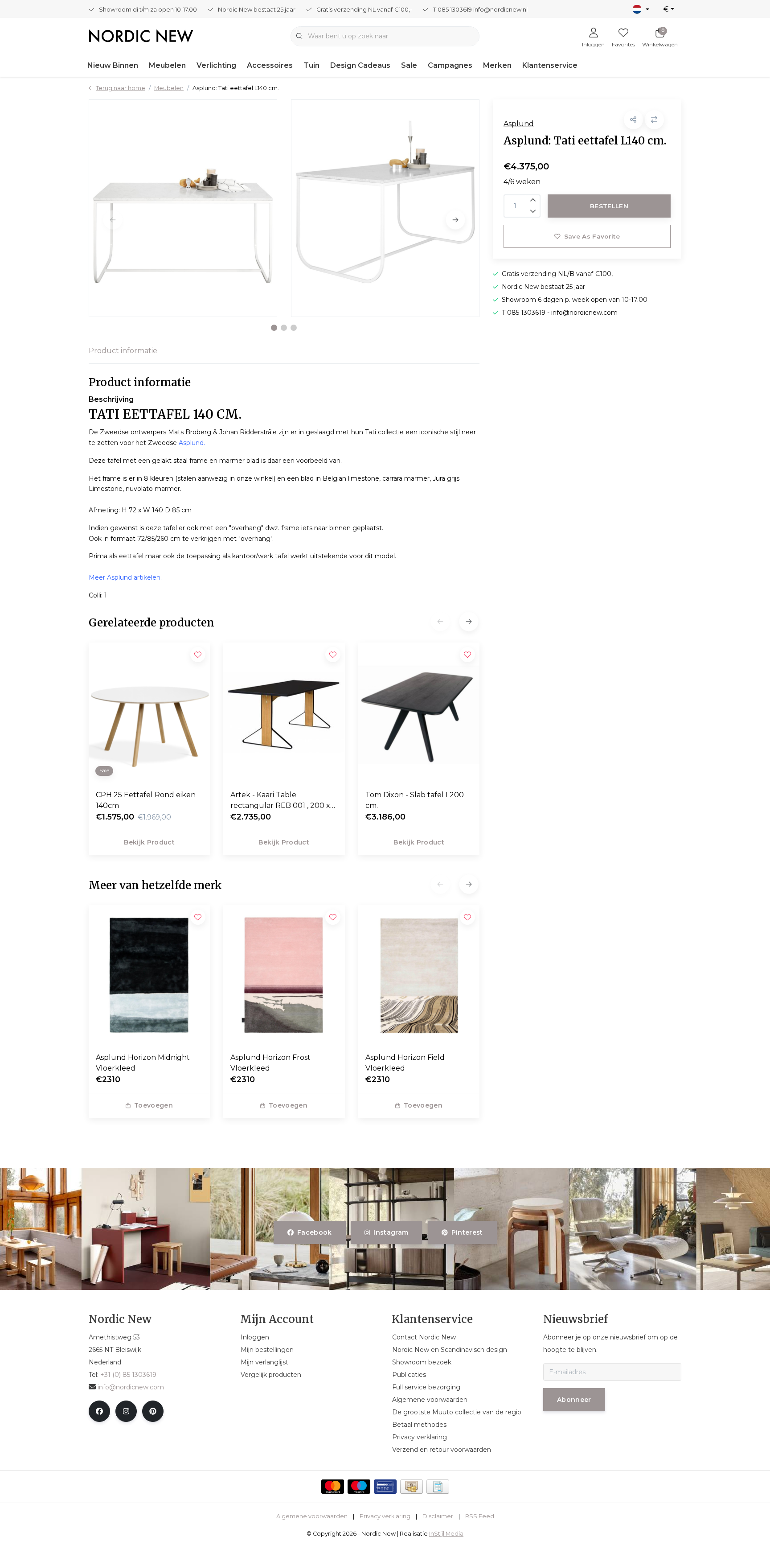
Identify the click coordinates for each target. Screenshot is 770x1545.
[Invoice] (437, 1486)
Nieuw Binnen (112, 65)
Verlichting (216, 65)
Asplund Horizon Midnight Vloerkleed (143, 1062)
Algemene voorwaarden (312, 1516)
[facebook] (99, 1411)
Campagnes (450, 65)
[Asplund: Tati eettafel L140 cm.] (183, 208)
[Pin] (385, 1486)
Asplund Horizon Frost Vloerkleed (270, 1062)
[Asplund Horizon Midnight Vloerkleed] (149, 975)
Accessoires (270, 65)
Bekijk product (149, 842)
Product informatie (123, 350)
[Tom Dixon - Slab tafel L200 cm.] (418, 713)
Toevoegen (153, 1105)
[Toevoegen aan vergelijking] (654, 119)
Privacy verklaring (385, 1516)
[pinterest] (153, 1411)
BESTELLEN (609, 206)
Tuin (311, 65)
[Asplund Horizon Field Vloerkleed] (418, 975)
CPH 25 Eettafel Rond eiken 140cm (146, 800)
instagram (391, 1232)
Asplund (519, 123)
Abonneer (574, 1400)
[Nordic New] (141, 35)
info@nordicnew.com (131, 1387)
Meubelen (167, 65)
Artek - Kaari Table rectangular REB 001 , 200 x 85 (280, 801)
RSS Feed (479, 1516)
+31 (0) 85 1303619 (128, 1375)
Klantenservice (550, 65)
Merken (497, 65)
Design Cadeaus (360, 65)
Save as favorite (591, 236)
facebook (314, 1232)
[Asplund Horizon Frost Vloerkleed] (283, 975)
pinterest (467, 1232)
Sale (409, 65)
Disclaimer (437, 1516)
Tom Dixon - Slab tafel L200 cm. (414, 800)
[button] (274, 328)
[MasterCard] (332, 1486)
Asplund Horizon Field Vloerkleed (405, 1062)
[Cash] (411, 1486)
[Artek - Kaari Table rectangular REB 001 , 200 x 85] (283, 713)
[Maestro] (359, 1486)
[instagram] (126, 1411)
